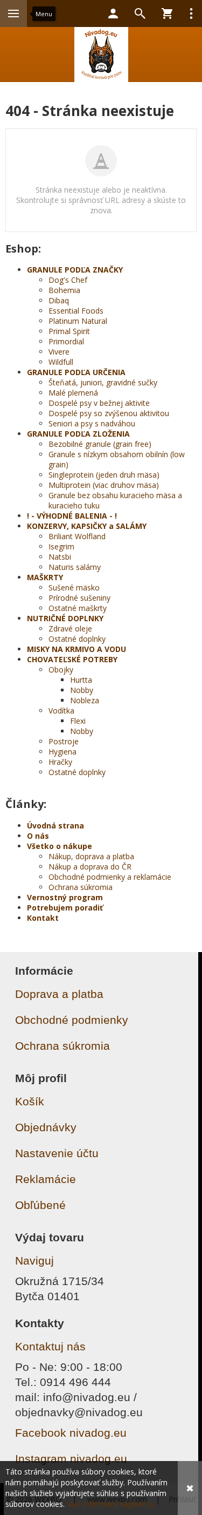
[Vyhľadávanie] (140, 13)
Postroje (63, 741)
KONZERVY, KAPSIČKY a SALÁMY (87, 526)
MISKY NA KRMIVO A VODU (76, 649)
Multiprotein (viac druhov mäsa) (103, 485)
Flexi (78, 721)
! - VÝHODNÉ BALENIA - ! (72, 516)
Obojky (60, 669)
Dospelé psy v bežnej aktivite (99, 403)
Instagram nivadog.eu (71, 1458)
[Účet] (113, 13)
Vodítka (61, 710)
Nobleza (84, 700)
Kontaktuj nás (50, 1346)
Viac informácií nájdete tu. (112, 1504)
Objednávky (45, 1127)
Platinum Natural (77, 321)
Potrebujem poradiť (65, 907)
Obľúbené (40, 1205)
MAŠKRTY (45, 577)
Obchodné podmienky (71, 1020)
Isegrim (61, 546)
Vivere (58, 352)
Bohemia (64, 290)
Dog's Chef (67, 280)
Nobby (81, 690)
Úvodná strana (55, 825)
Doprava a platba (59, 994)
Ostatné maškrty (77, 608)
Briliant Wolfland (77, 536)
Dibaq (58, 300)
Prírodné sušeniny (79, 598)
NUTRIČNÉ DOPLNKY (65, 618)
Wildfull (60, 362)
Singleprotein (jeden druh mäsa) (103, 475)
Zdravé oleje (70, 628)
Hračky (60, 762)
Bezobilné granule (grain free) (99, 444)
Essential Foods (75, 310)
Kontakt (43, 918)
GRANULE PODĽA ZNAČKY (75, 269)
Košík (29, 1101)
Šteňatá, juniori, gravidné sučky (102, 382)
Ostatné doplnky (77, 639)
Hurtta (81, 680)
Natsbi (59, 557)
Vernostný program (65, 897)
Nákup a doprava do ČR (89, 866)
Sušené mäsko (74, 587)
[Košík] (167, 13)
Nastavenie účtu (57, 1153)
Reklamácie (45, 1179)
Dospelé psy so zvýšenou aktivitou (108, 413)
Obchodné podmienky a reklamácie (109, 877)
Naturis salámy (74, 567)
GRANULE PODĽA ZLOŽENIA (78, 434)
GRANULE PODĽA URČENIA (76, 372)
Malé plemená (73, 393)
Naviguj (34, 1260)
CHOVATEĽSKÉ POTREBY (72, 659)
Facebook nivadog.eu (71, 1432)
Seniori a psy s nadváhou (91, 423)
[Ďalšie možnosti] (191, 13)
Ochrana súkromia (80, 887)
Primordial (66, 341)
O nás (38, 836)
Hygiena (62, 751)
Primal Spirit (69, 331)
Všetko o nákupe (59, 846)
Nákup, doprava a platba (91, 856)
